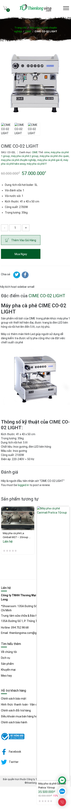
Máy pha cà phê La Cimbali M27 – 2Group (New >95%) (16, 535)
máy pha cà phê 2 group (24, 156)
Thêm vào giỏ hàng (23, 240)
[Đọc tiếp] (4, 515)
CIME (28, 31)
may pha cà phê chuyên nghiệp (18, 160)
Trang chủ (20, 27)
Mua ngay (21, 254)
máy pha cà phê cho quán (54, 156)
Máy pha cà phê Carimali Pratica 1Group (52, 785)
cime (47, 152)
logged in (23, 485)
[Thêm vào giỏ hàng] (40, 766)
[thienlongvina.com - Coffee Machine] (35, 10)
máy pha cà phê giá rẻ (49, 160)
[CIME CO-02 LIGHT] (25, 275)
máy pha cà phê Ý (37, 163)
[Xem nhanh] (4, 524)
